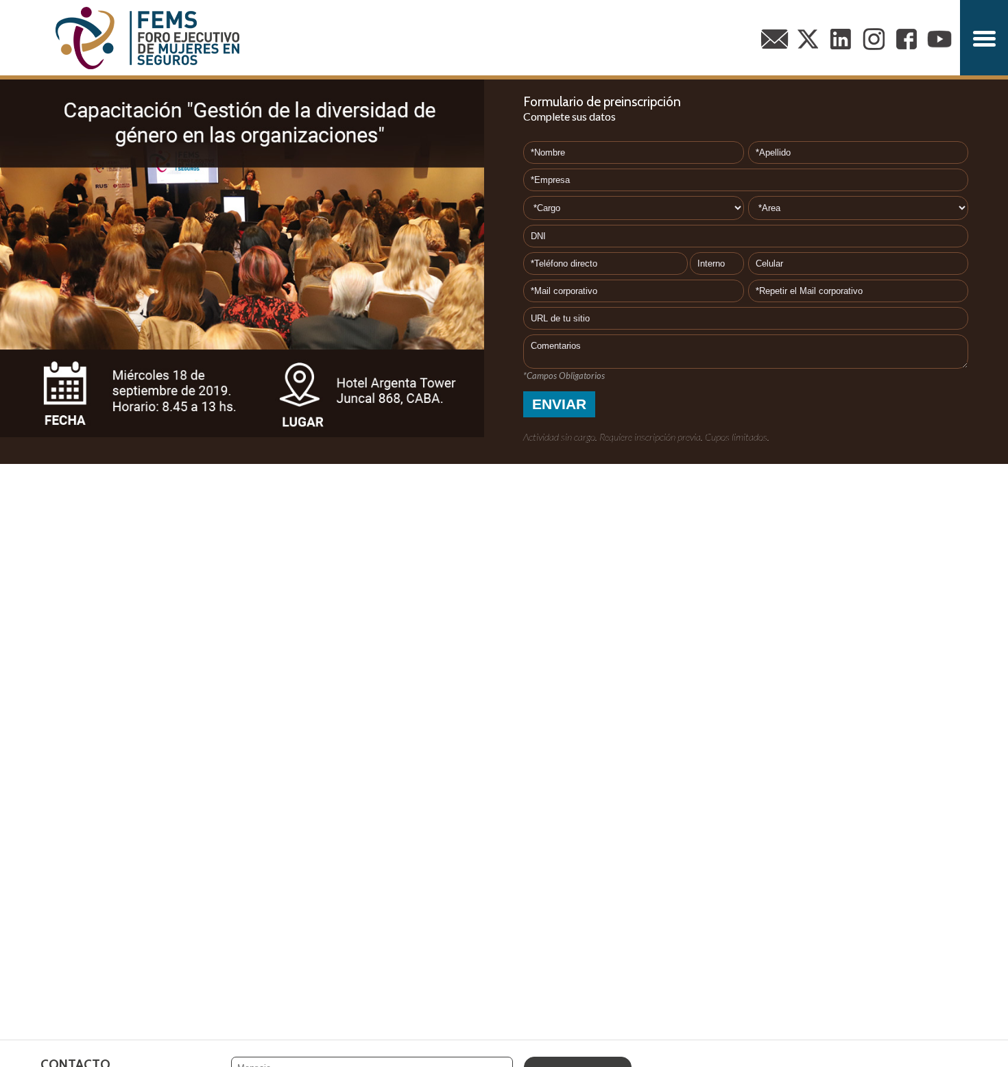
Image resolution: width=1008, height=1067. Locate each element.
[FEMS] (147, 37)
